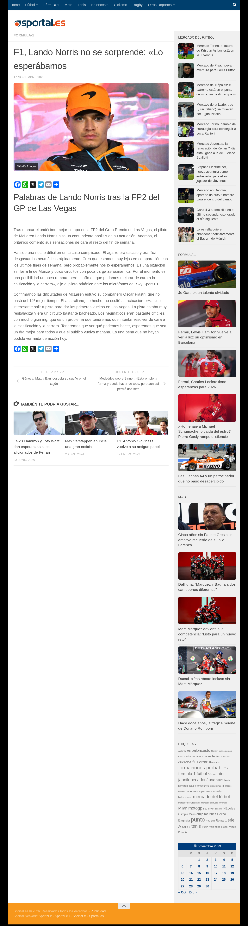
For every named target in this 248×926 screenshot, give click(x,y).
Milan (182, 808)
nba (205, 808)
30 (207, 886)
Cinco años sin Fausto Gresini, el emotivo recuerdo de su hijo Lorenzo (205, 540)
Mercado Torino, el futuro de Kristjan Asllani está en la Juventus (215, 50)
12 (232, 866)
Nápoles (229, 808)
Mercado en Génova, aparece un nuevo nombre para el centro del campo (215, 194)
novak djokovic (215, 809)
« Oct (182, 892)
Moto (68, 5)
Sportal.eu (62, 916)
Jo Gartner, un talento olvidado (203, 293)
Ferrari (202, 762)
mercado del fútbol (211, 796)
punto (198, 819)
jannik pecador (192, 779)
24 (215, 879)
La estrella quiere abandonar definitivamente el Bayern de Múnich (215, 234)
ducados (184, 762)
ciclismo (225, 756)
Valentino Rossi (218, 826)
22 (199, 879)
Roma (220, 820)
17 (215, 873)
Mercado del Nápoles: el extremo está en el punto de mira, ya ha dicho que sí (216, 89)
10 (215, 866)
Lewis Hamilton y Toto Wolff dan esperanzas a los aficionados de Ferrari (36, 446)
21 (191, 879)
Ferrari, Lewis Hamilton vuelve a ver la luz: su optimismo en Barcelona (205, 337)
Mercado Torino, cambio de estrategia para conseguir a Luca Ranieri (216, 128)
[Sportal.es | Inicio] (40, 23)
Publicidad (98, 911)
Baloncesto (99, 5)
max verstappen (196, 791)
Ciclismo (120, 5)
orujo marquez (206, 814)
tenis (196, 826)
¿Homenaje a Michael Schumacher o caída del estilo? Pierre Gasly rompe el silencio (204, 431)
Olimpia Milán (186, 814)
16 (207, 873)
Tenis (82, 5)
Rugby (138, 5)
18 (224, 873)
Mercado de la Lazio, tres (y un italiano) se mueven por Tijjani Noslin (214, 109)
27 (182, 886)
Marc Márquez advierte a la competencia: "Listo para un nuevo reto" (207, 634)
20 (182, 879)
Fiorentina (214, 762)
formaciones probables (203, 767)
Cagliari (214, 751)
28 (191, 886)
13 (182, 873)
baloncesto (201, 750)
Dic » (193, 892)
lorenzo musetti (217, 786)
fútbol (202, 773)
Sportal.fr (79, 916)
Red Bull (210, 821)
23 (207, 879)
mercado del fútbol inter (189, 803)
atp (189, 750)
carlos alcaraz (192, 756)
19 (232, 873)
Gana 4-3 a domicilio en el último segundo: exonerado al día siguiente (215, 214)
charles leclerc (211, 756)
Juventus (215, 780)
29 (199, 886)
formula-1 (24, 35)
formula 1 (187, 773)
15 (199, 873)
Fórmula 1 (51, 5)
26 (232, 879)
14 (191, 873)
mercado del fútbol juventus (214, 803)
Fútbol (30, 5)
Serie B (186, 826)
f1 (194, 762)
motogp (195, 808)
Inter (220, 773)
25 (224, 879)
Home (15, 5)
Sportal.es (96, 916)
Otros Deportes (160, 5)
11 (224, 866)
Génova (211, 774)
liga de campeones (199, 785)
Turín (205, 826)
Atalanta (182, 751)
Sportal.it (45, 916)
